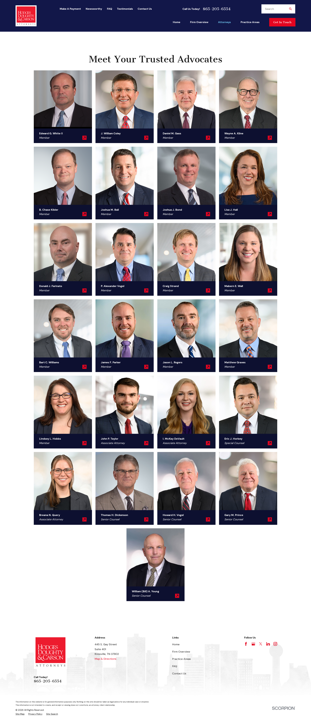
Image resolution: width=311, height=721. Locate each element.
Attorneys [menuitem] (224, 22)
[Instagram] (275, 644)
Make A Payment (70, 9)
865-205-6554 (217, 9)
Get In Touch (282, 22)
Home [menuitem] (176, 22)
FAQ (109, 9)
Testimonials (125, 9)
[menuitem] (20, 714)
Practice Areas (181, 659)
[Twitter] (261, 644)
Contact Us (145, 9)
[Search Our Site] (290, 9)
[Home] (26, 16)
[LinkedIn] (268, 644)
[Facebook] (246, 644)
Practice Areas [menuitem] (250, 22)
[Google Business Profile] (253, 644)
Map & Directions (105, 659)
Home (176, 644)
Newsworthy (94, 9)
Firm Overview (181, 651)
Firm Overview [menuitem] (199, 22)
